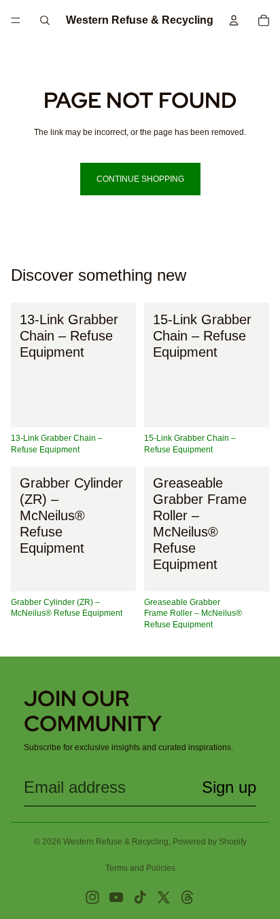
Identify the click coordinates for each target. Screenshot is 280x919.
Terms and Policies (140, 868)
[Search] (45, 20)
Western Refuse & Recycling (116, 841)
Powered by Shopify (210, 841)
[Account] (234, 20)
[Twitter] (164, 897)
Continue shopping (140, 179)
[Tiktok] (140, 897)
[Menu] (15, 20)
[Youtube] (116, 897)
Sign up (229, 787)
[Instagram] (92, 897)
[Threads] (187, 897)
